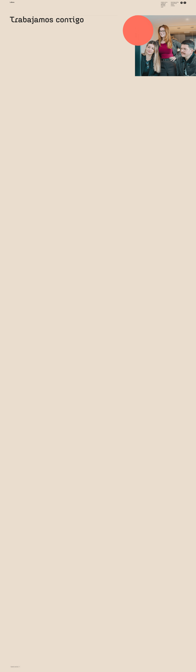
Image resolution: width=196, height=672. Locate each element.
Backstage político (175, 2)
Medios (172, 4)
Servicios (163, 4)
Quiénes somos (164, 2)
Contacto (173, 5)
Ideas (162, 7)
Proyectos (163, 5)
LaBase (12, 2)
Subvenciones (174, 3)
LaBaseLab (163, 3)
